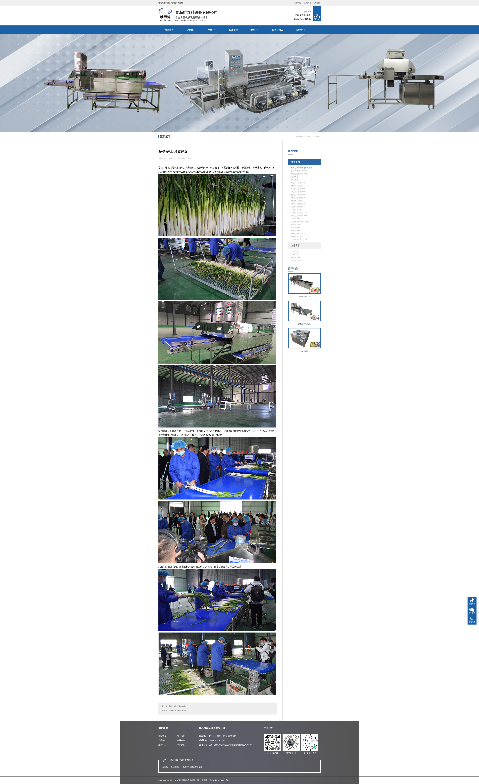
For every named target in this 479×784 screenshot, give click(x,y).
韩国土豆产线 (296, 201)
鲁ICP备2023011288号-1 (219, 780)
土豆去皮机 (295, 228)
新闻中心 (254, 30)
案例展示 (295, 162)
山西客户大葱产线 (298, 189)
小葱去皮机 (295, 219)
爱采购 (165, 767)
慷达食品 (294, 180)
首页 (310, 136)
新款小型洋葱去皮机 (299, 174)
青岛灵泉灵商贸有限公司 (192, 767)
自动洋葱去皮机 (297, 237)
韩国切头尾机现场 (298, 204)
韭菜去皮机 (295, 231)
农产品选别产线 (297, 260)
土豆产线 (294, 251)
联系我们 (307, 3)
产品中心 (212, 30)
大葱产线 (294, 254)
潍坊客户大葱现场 (298, 183)
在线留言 (317, 3)
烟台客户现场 (296, 186)
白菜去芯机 (295, 225)
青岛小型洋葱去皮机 (299, 216)
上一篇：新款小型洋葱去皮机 (174, 706)
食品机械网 (175, 767)
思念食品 (294, 177)
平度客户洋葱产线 (298, 192)
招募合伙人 (277, 30)
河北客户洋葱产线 (298, 195)
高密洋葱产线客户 (298, 207)
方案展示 (295, 245)
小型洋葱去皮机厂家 (299, 213)
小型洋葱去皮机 (297, 210)
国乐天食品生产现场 (299, 171)
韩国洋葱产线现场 (298, 198)
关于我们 (297, 3)
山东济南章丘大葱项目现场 (301, 168)
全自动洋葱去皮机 (298, 234)
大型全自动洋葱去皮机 (300, 222)
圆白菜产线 (295, 257)
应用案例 (233, 30)
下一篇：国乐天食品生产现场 (174, 711)
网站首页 (169, 30)
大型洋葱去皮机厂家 (299, 240)
